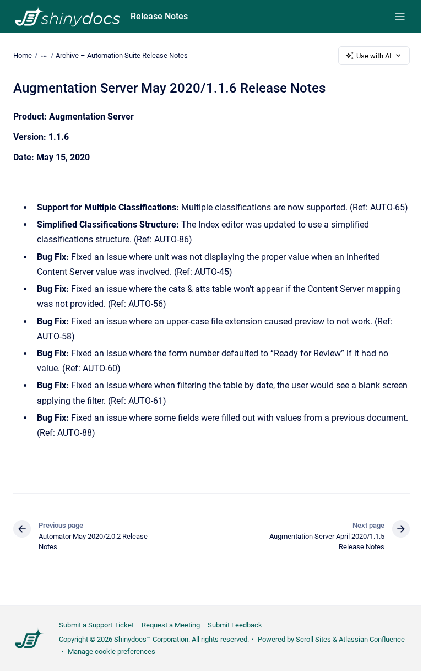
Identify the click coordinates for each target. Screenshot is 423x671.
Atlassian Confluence (372, 639)
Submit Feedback (235, 625)
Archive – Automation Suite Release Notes (122, 55)
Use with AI (374, 56)
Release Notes (159, 16)
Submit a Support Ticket (96, 625)
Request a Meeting (171, 625)
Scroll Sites (313, 639)
